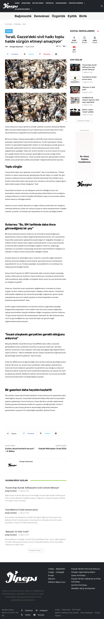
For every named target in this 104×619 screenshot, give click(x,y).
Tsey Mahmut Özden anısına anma (21, 509)
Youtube (41, 615)
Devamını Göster (35, 550)
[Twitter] (21, 614)
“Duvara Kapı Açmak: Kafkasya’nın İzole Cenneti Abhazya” (32, 487)
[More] (56, 54)
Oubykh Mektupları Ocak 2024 (52, 448)
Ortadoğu (17, 24)
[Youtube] (34, 614)
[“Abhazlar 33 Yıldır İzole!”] (75, 89)
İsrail (24, 24)
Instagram (43, 610)
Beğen (74, 37)
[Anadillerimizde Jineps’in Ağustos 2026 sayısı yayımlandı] (75, 100)
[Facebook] (21, 610)
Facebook (29, 610)
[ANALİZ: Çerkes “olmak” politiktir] (75, 112)
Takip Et (84, 37)
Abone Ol (74, 46)
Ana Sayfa (8, 24)
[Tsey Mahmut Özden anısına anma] (75, 79)
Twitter (28, 615)
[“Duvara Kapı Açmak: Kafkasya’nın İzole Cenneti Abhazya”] (75, 67)
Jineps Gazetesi (16, 46)
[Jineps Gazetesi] (7, 46)
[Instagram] (36, 610)
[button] (102, 6)
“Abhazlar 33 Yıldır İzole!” (17, 531)
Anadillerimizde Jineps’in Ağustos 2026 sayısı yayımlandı (90, 100)
